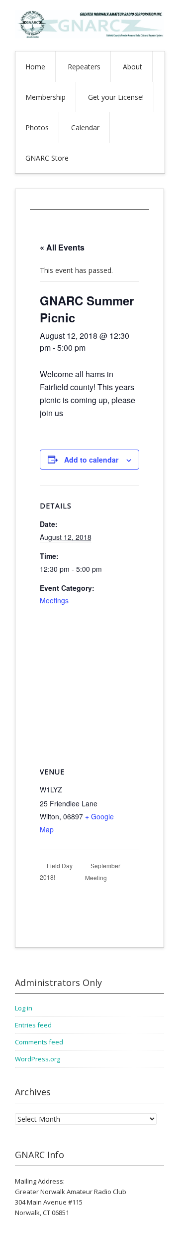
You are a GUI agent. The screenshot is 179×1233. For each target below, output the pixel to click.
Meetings (54, 600)
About (132, 66)
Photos (37, 127)
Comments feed (39, 1041)
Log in (23, 1007)
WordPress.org (37, 1058)
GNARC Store (47, 158)
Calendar (85, 127)
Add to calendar (91, 460)
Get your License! (116, 97)
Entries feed (33, 1024)
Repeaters (84, 66)
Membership (45, 97)
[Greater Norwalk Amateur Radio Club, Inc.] (89, 35)
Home (35, 66)
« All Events (62, 247)
